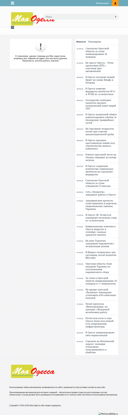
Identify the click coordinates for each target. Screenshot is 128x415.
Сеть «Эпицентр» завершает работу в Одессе (101, 193)
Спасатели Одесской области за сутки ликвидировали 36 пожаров (97, 52)
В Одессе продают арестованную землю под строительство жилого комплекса (100, 144)
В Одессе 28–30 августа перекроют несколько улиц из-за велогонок (101, 217)
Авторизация (102, 3)
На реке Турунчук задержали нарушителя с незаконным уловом (100, 243)
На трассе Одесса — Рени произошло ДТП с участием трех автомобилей (99, 66)
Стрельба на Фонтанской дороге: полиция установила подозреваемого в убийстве (100, 347)
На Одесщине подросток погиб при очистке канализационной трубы (100, 131)
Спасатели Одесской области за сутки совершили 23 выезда (98, 183)
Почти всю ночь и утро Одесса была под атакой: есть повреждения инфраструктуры (100, 322)
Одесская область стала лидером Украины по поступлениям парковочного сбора (99, 267)
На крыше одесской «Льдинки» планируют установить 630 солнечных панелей (101, 293)
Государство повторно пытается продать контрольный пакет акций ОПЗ (101, 104)
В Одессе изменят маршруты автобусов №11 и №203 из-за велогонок (100, 91)
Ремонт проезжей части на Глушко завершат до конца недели (101, 157)
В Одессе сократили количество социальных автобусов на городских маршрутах (99, 170)
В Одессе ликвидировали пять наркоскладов (100, 334)
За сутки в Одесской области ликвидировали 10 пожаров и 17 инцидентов (101, 281)
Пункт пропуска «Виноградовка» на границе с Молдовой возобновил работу (97, 308)
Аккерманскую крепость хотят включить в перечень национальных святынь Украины (101, 204)
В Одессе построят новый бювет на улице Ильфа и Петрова (100, 80)
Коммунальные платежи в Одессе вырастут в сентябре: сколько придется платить (101, 230)
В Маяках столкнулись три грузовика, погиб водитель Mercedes (101, 255)
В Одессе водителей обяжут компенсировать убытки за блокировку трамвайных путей (101, 118)
